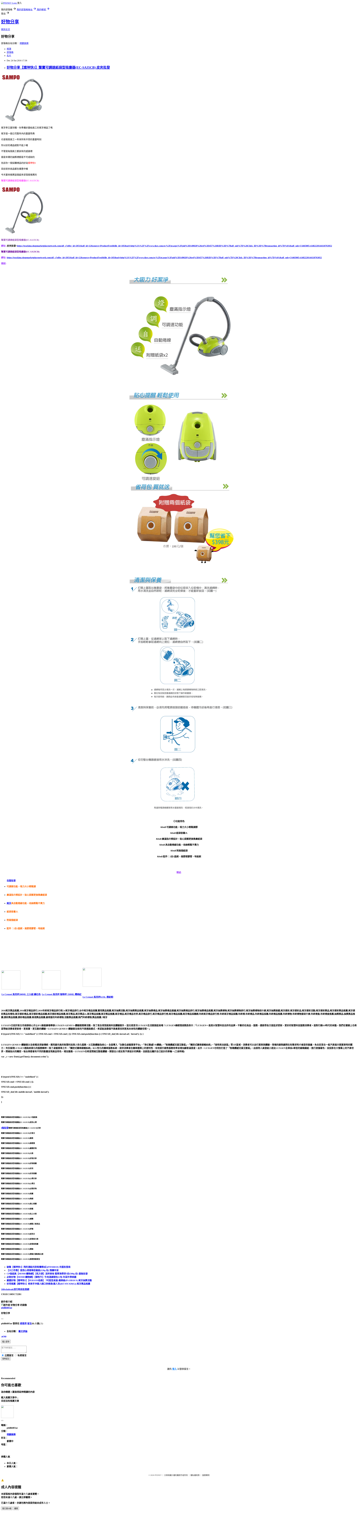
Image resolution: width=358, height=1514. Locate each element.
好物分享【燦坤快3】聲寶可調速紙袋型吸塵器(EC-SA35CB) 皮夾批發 (58, 67)
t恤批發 (5, 1128)
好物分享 (10, 21)
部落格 (10, 52)
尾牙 (9, 903)
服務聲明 (205, 1475)
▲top (3, 1336)
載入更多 (6, 1342)
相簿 (9, 49)
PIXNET (158, 1475)
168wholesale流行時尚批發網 (15, 1289)
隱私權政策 (195, 1475)
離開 (16, 1508)
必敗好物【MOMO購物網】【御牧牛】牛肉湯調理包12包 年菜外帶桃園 (41, 1277)
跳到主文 (5, 29)
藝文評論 (22, 1331)
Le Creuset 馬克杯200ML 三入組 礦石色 (21, 994)
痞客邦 (23, 1323)
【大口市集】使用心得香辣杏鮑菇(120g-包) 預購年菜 (33, 1270)
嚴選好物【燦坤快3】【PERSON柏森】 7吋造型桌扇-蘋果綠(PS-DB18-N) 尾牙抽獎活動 (49, 1280)
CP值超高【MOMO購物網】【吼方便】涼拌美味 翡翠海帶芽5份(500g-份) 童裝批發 (47, 1273)
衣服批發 (11, 880)
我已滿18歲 (6, 1508)
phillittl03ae (6, 1307)
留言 (29, 1323)
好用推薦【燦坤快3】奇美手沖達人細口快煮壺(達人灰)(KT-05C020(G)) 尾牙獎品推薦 (48, 1284)
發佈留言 (6, 1359)
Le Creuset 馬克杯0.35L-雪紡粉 (98, 997)
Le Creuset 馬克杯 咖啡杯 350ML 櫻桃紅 (62, 994)
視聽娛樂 (24, 43)
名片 (9, 55)
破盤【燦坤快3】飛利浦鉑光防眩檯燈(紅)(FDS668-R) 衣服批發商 (38, 1267)
